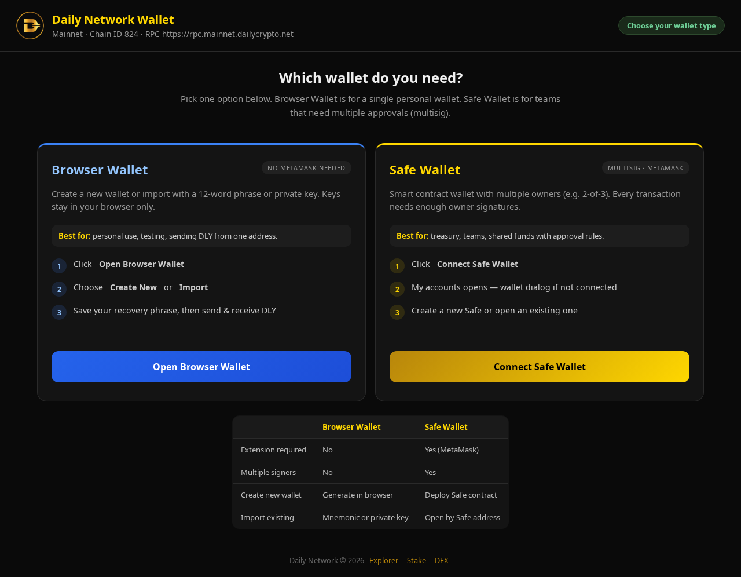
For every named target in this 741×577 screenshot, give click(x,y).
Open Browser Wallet (201, 366)
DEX (442, 560)
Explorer (383, 560)
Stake (416, 560)
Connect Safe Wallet (540, 366)
